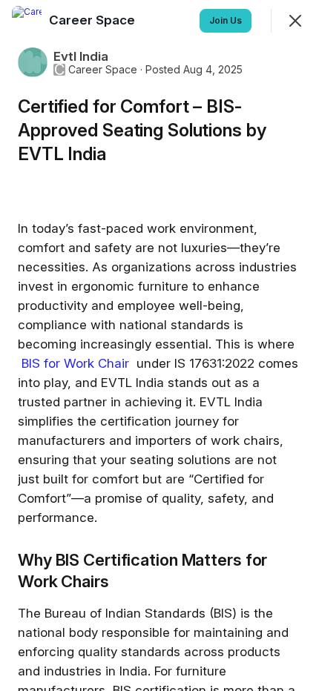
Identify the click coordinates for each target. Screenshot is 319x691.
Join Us (225, 20)
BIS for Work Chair (77, 363)
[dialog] (159, 345)
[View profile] (27, 21)
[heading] (93, 20)
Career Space (102, 70)
